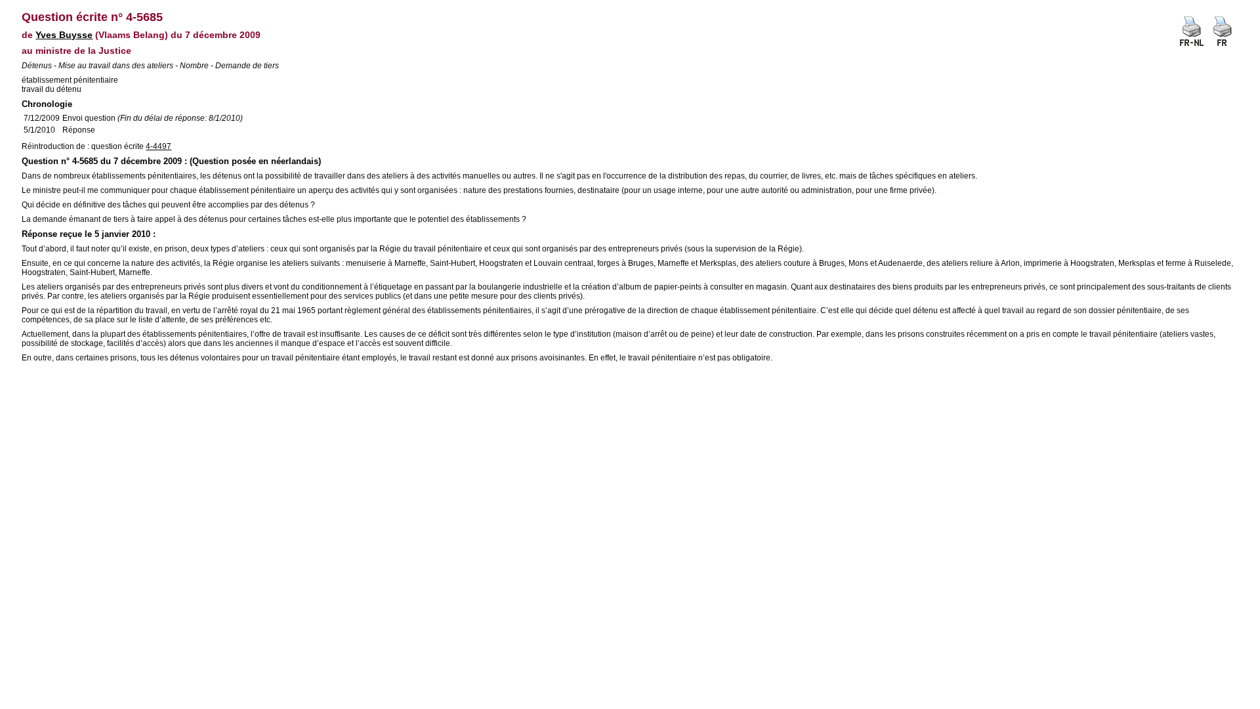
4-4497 (158, 146)
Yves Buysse (64, 35)
